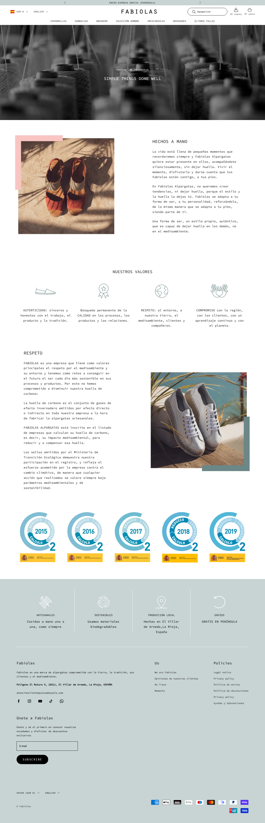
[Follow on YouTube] (40, 701)
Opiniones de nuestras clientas (176, 678)
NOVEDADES (179, 21)
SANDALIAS (81, 21)
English (39, 11)
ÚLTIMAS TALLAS (204, 21)
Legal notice (222, 672)
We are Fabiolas (165, 672)
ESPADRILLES (58, 21)
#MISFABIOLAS (156, 21)
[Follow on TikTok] (51, 701)
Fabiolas (121, 69)
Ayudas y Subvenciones (229, 703)
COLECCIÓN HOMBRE (127, 21)
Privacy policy (224, 678)
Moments (160, 690)
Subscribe (32, 759)
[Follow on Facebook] (19, 701)
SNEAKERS (102, 21)
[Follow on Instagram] (29, 701)
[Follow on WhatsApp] (62, 701)
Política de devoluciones (231, 690)
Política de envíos (227, 684)
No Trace (160, 684)
